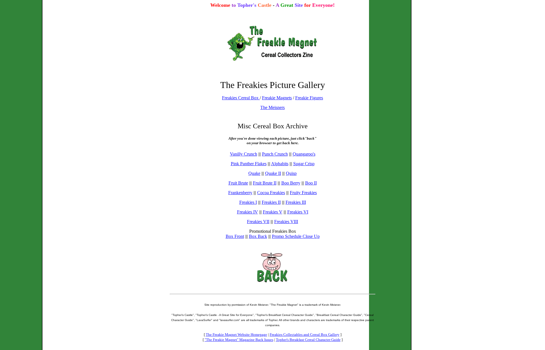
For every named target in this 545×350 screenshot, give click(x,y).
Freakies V (272, 211)
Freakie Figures (309, 97)
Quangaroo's (304, 154)
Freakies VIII (286, 221)
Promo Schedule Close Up (296, 236)
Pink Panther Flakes (249, 163)
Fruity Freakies (303, 192)
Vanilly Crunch (243, 154)
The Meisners (272, 107)
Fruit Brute (238, 183)
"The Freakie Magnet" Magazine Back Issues (239, 340)
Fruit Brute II (264, 183)
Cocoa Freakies (271, 192)
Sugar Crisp (304, 163)
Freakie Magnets (277, 97)
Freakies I (248, 202)
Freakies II (271, 202)
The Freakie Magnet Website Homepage (236, 334)
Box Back (258, 236)
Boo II (311, 183)
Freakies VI (297, 211)
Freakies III (296, 202)
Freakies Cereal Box (241, 97)
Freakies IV (247, 211)
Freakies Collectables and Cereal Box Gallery (304, 334)
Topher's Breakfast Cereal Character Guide (308, 340)
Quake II (273, 173)
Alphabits (279, 163)
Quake (254, 173)
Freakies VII (258, 221)
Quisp (291, 173)
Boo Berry (290, 183)
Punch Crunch (275, 154)
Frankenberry (240, 192)
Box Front (235, 236)
